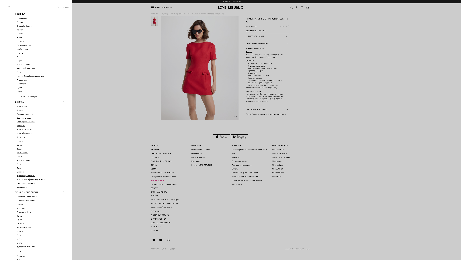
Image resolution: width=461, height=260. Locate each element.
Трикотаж (21, 30)
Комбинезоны (22, 153)
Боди (19, 164)
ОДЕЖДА (19, 102)
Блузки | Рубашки (24, 133)
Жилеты (20, 141)
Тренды (20, 110)
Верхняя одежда (24, 118)
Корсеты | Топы (23, 160)
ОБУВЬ (18, 251)
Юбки (19, 149)
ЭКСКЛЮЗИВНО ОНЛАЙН (27, 192)
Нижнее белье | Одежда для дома (31, 180)
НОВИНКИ (20, 14)
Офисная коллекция (25, 114)
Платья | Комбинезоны (26, 122)
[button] (69, 3)
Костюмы (21, 126)
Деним (19, 168)
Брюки (19, 145)
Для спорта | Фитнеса (26, 183)
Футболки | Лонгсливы (26, 176)
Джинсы (20, 172)
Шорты (20, 156)
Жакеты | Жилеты (24, 129)
